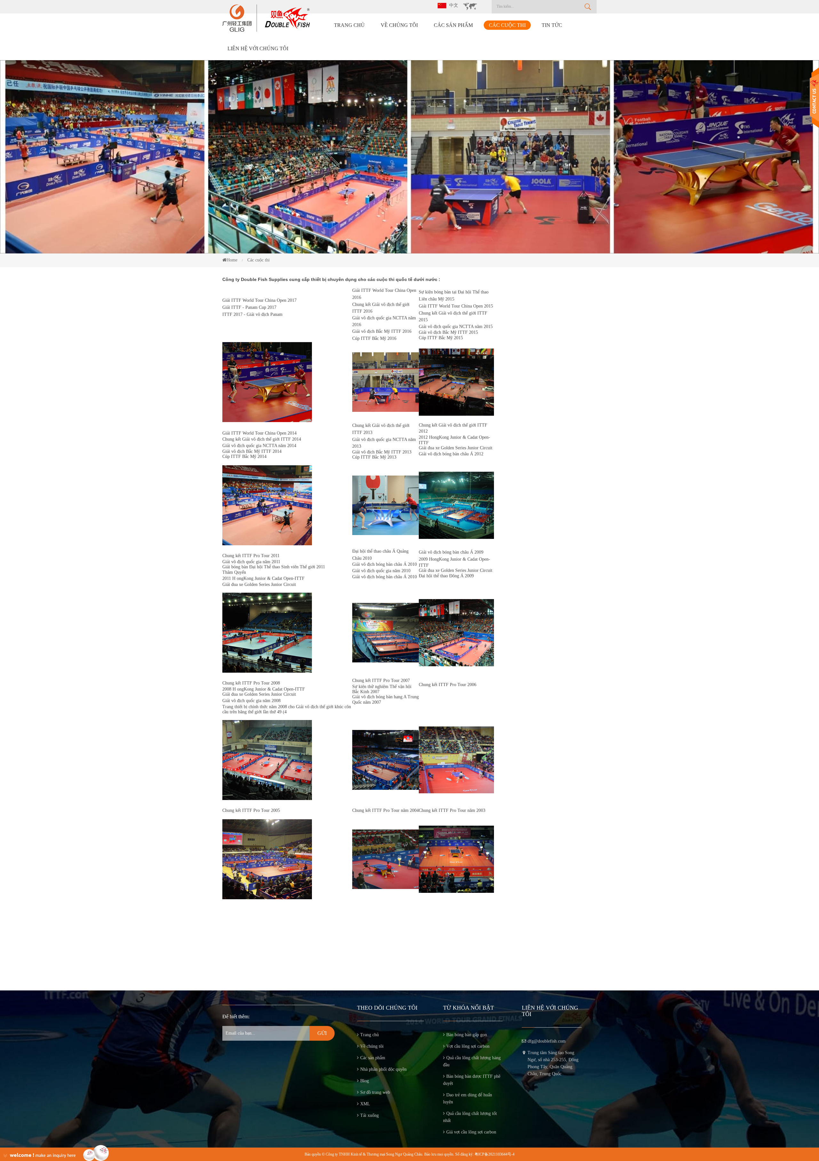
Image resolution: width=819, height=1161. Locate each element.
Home (232, 260)
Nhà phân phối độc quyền (383, 1069)
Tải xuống (369, 1115)
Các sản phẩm (453, 25)
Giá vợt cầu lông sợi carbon (471, 1132)
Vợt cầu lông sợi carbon (467, 1046)
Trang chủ (349, 25)
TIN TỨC (552, 25)
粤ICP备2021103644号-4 (494, 1154)
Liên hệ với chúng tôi (257, 48)
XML (365, 1103)
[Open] (814, 97)
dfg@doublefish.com (547, 1041)
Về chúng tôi (399, 25)
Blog (364, 1080)
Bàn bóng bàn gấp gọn (466, 1034)
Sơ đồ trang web (375, 1092)
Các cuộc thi (507, 25)
